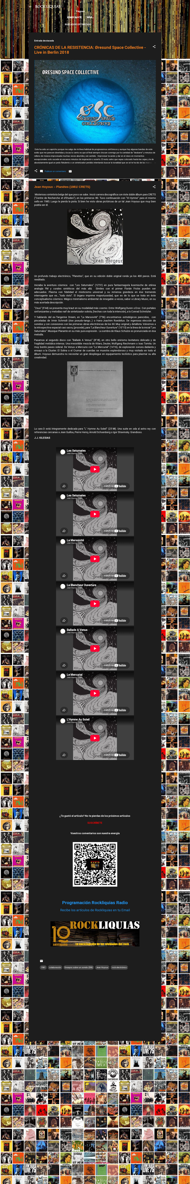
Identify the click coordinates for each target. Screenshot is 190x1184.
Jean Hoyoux (102, 967)
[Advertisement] (95, 1062)
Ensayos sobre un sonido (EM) (79, 967)
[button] (154, 47)
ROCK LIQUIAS (48, 6)
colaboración (55, 967)
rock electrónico (119, 967)
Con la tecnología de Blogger (96, 1163)
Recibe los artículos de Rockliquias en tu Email (95, 910)
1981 (43, 967)
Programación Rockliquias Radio (95, 902)
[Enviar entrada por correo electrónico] (70, 172)
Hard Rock (74, 17)
